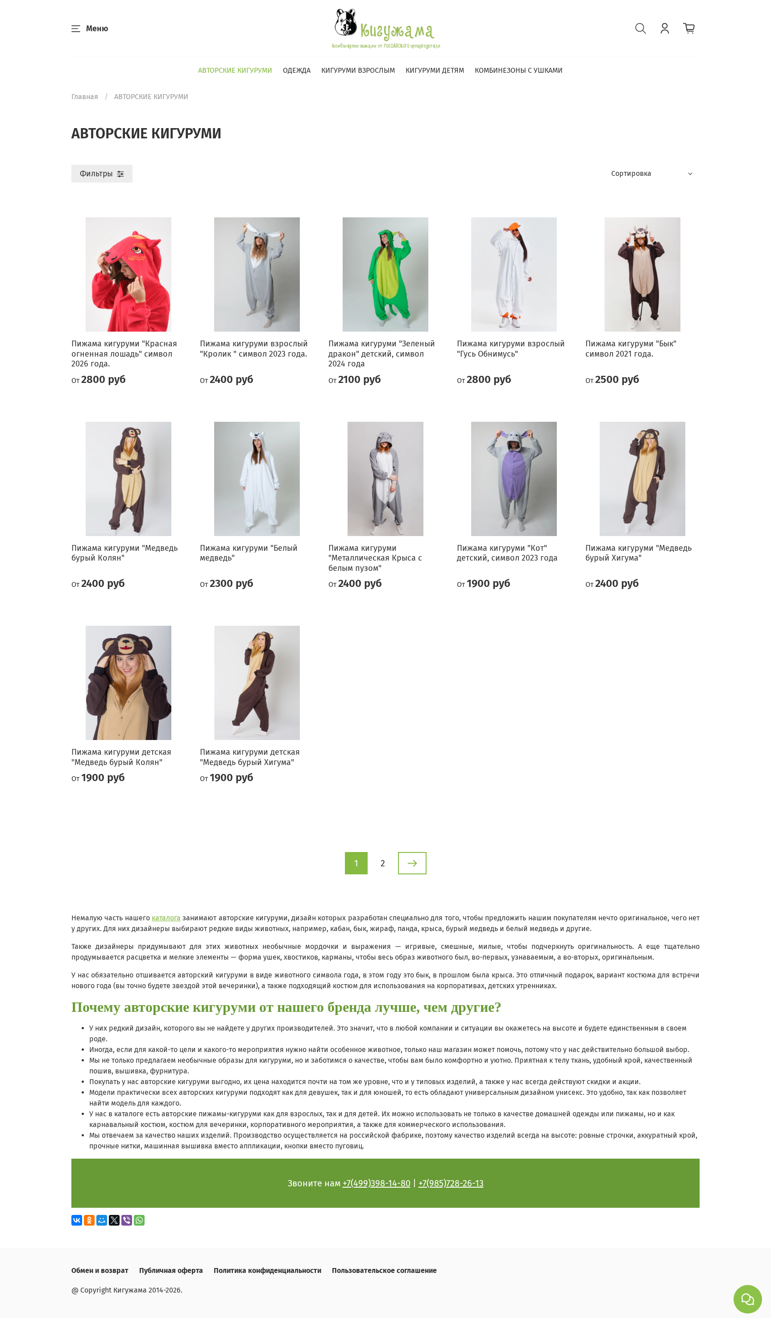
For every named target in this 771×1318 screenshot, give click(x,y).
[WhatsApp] (139, 1220)
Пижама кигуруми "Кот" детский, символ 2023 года (507, 553)
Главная (84, 96)
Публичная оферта (171, 1270)
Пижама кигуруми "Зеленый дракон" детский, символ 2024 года (381, 354)
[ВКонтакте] (76, 1220)
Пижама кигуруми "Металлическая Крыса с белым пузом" (375, 558)
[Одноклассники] (89, 1220)
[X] (114, 1220)
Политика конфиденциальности (267, 1270)
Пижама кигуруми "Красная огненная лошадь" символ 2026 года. (124, 354)
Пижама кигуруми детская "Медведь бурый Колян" (121, 757)
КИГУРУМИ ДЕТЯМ (435, 70)
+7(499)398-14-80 (376, 1183)
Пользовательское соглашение (384, 1270)
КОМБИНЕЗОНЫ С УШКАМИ (519, 70)
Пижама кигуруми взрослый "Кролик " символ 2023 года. (254, 349)
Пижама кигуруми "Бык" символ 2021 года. (630, 349)
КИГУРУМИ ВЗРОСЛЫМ (358, 70)
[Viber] (126, 1220)
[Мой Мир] (101, 1220)
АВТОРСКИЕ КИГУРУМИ (235, 70)
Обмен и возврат (99, 1270)
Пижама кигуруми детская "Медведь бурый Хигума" (250, 757)
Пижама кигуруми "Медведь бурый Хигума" (638, 553)
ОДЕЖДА (297, 70)
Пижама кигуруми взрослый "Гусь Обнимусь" (511, 349)
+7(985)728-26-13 (451, 1183)
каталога (166, 918)
